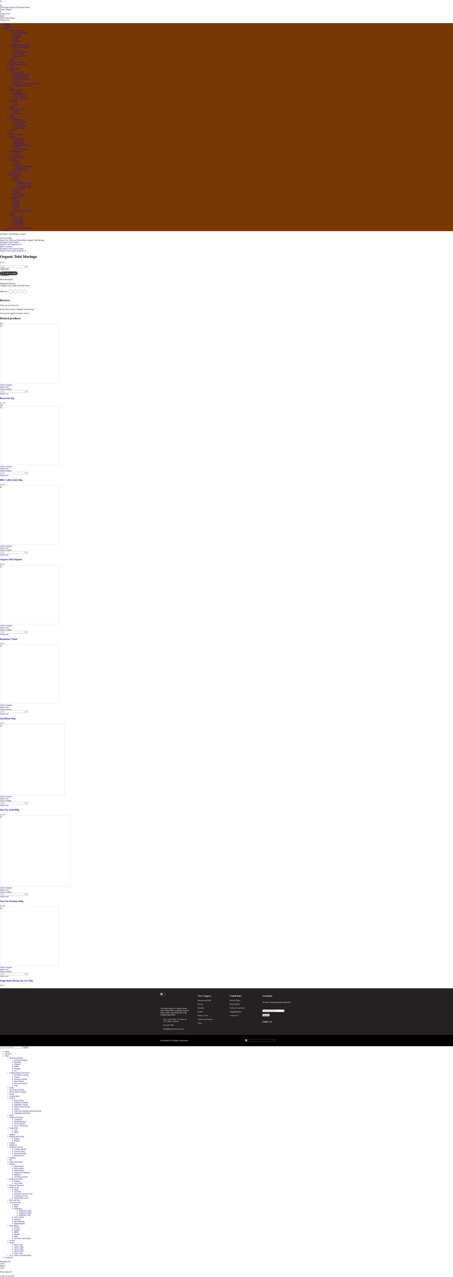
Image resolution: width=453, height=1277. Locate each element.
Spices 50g (18, 217)
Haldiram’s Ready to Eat (23, 166)
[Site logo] (7, 7)
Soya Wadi (18, 156)
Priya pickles (19, 141)
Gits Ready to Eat (20, 168)
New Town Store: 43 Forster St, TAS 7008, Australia (30, 5)
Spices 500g (18, 224)
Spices (11, 215)
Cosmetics (18, 92)
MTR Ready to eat (21, 171)
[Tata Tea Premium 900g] (35, 886)
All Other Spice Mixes (22, 211)
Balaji (16, 177)
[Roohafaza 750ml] (29, 623)
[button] (4, 394)
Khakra (17, 113)
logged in (13, 313)
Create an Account (7, 1276)
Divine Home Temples (17, 64)
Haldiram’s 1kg (24, 188)
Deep (16, 179)
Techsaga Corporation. (179, 1040)
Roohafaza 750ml (8, 639)
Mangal (17, 207)
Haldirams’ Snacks (21, 77)
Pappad (17, 154)
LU (15, 43)
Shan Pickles (19, 54)
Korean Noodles (20, 126)
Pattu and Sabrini (20, 52)
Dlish (16, 162)
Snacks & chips (15, 175)
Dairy (11, 60)
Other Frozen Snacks (22, 79)
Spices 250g (18, 222)
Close (2, 1264)
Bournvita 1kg (7, 398)
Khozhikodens (19, 196)
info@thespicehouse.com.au (10, 3)
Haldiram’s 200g (25, 183)
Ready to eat (14, 160)
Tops (16, 58)
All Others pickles (21, 149)
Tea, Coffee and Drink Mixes (20, 228)
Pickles (12, 137)
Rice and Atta (14, 173)
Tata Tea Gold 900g (9, 810)
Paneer (16, 81)
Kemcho (17, 192)
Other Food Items (16, 135)
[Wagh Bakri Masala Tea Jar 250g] (29, 965)
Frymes (17, 111)
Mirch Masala (19, 194)
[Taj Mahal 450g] (29, 703)
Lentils (12, 115)
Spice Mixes (14, 198)
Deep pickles (19, 139)
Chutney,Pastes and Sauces (19, 45)
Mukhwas (13, 118)
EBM (16, 39)
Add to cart (4, 269)
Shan (16, 209)
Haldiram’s (18, 181)
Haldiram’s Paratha (21, 75)
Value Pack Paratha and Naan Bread (27, 84)
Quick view (4, 387)
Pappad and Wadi (16, 151)
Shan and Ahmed (20, 56)
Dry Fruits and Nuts (16, 62)
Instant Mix (13, 101)
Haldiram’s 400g (25, 185)
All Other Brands (20, 33)
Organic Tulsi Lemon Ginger (11, 251)
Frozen (12, 71)
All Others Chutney (21, 47)
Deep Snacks (19, 73)
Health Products (20, 94)
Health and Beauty (16, 90)
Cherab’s (17, 37)
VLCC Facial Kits (21, 98)
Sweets (12, 213)
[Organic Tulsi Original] (29, 544)
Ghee (11, 88)
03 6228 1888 (16, 1)
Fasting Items (14, 69)
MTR (16, 105)
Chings (16, 50)
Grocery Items (19, 124)
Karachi (17, 41)
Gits (15, 103)
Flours (11, 67)
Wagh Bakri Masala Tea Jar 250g (16, 980)
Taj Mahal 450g (7, 718)
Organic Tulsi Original (8, 244)
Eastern (17, 202)
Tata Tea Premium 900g (11, 901)
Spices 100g (18, 219)
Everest (17, 200)
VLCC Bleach (19, 96)
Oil (10, 132)
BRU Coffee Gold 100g (11, 480)
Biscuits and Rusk (16, 30)
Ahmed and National (22, 145)
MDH (16, 205)
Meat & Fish (18, 128)
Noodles (12, 130)
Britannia (17, 35)
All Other (17, 164)
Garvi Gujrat (19, 190)
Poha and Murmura (16, 158)
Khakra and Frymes (16, 109)
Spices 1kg (18, 226)
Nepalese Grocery (16, 120)
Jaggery (12, 107)
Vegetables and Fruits (22, 86)
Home (2, 240)
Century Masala (20, 122)
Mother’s (17, 147)
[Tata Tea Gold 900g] (32, 794)
